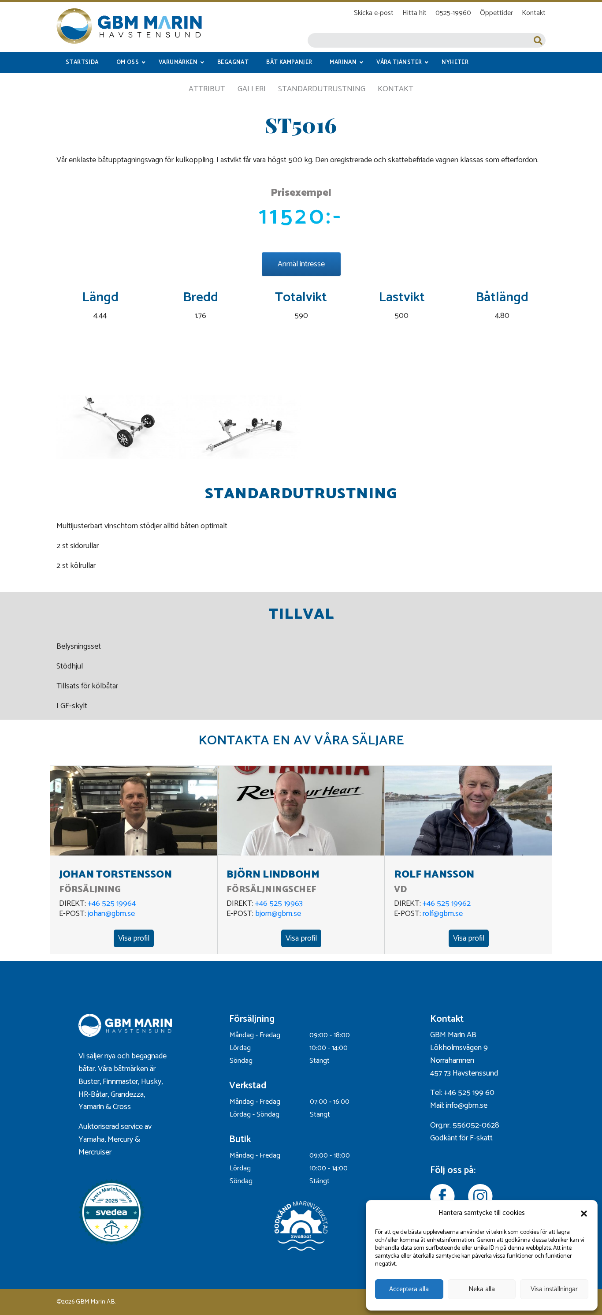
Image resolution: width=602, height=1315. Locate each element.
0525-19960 (453, 13)
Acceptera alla (409, 1289)
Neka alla (481, 1289)
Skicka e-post (374, 13)
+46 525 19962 (447, 903)
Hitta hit (414, 13)
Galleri (252, 89)
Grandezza (127, 1094)
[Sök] (538, 40)
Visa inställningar (554, 1289)
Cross (123, 1106)
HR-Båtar (93, 1094)
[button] (584, 1213)
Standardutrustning (321, 89)
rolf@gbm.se (443, 913)
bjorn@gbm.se (278, 913)
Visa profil (133, 938)
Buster (89, 1081)
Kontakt (534, 13)
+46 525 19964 (112, 903)
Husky (151, 1081)
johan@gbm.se (111, 913)
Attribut (207, 89)
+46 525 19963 (279, 903)
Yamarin (91, 1106)
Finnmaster (120, 1081)
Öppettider (496, 13)
